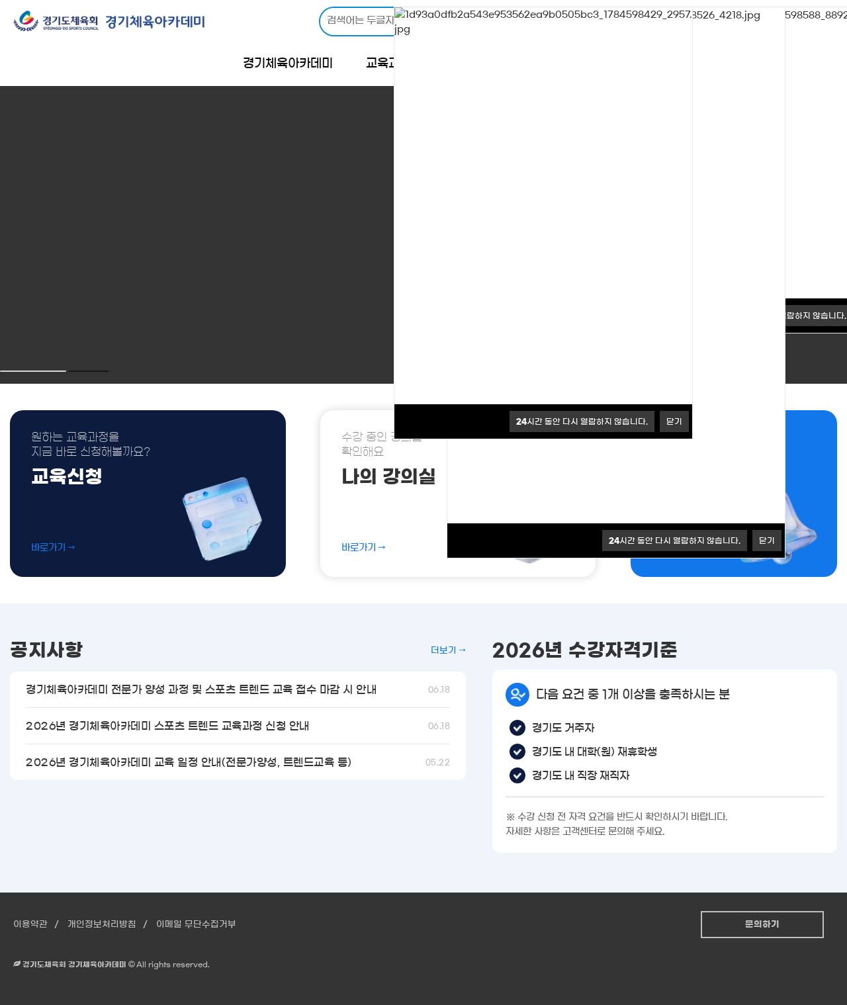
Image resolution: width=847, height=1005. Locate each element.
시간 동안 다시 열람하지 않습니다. (674, 541)
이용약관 (30, 924)
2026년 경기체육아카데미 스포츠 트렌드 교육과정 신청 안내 (238, 726)
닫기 (767, 541)
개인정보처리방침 (101, 924)
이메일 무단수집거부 (196, 924)
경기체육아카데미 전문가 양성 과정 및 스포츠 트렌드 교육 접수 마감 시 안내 (238, 689)
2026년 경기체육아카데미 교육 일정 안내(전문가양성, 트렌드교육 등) (238, 762)
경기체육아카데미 (288, 63)
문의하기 (762, 924)
